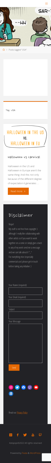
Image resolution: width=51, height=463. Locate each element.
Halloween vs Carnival (24, 157)
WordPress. (35, 453)
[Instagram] (10, 435)
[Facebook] (17, 435)
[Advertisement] (25, 77)
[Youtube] (33, 435)
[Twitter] (25, 435)
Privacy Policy (22, 412)
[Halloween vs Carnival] (25, 136)
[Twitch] (40, 435)
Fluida (24, 453)
